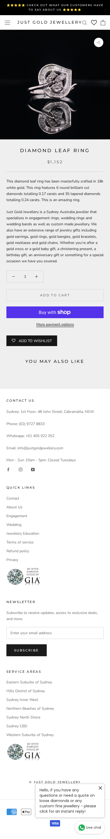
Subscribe (26, 650)
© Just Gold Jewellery (55, 782)
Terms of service (19, 542)
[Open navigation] (7, 22)
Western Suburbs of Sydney (30, 734)
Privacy (12, 559)
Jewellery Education (22, 533)
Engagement (16, 515)
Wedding (13, 524)
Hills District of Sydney (25, 690)
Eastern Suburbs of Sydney (29, 682)
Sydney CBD (16, 726)
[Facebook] (8, 469)
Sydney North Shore (23, 717)
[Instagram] (20, 469)
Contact (12, 498)
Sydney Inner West (22, 699)
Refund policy (17, 551)
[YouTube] (33, 469)
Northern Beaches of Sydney (30, 708)
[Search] (84, 22)
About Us (14, 507)
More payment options (55, 324)
